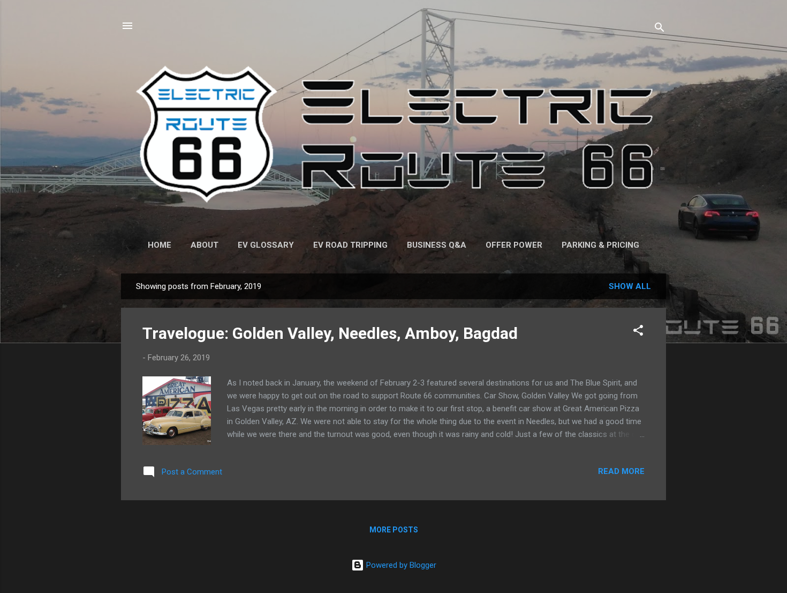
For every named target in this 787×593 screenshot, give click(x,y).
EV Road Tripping (350, 245)
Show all (630, 286)
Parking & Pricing (600, 245)
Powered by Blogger (400, 565)
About (204, 245)
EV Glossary (266, 245)
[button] (638, 332)
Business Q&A (436, 245)
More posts (393, 529)
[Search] (659, 29)
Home (159, 245)
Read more (621, 471)
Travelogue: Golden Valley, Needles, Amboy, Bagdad (330, 333)
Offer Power (514, 245)
